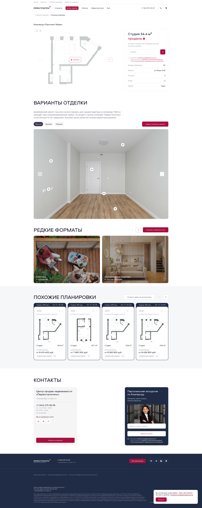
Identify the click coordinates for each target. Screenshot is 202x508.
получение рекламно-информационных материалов (148, 61)
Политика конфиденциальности (57, 475)
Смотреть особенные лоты (155, 230)
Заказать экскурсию (55, 440)
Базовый (49, 124)
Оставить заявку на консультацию (139, 297)
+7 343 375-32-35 (147, 8)
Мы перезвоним (137, 461)
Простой (38, 124)
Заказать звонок (146, 434)
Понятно (161, 500)
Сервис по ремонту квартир (155, 124)
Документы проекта (40, 475)
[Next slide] (110, 60)
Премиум (59, 124)
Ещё (108, 8)
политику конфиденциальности (147, 58)
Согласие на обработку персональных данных (83, 475)
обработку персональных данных (152, 59)
